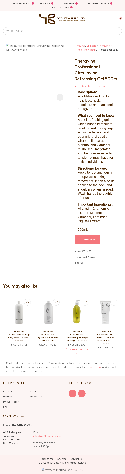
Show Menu (5, 19)
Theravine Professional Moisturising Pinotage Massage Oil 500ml (77, 336)
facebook (72, 393)
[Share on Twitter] (89, 263)
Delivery (7, 391)
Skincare (91, 45)
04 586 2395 (22, 425)
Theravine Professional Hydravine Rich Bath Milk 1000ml (48, 336)
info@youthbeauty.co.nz (47, 435)
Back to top (47, 459)
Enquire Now (87, 239)
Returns (7, 396)
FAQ (5, 407)
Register (68, 3)
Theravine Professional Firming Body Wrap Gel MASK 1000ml (19, 336)
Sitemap (61, 459)
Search (118, 31)
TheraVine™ (105, 45)
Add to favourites (27, 302)
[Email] (94, 263)
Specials (44, 3)
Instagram (82, 393)
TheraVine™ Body (86, 49)
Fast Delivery (60, 7)
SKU (77, 251)
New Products (21, 3)
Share (78, 262)
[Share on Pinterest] (98, 263)
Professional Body (108, 49)
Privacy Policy (11, 401)
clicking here (94, 367)
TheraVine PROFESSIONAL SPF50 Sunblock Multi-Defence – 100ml (105, 337)
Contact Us (35, 396)
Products (80, 45)
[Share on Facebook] (84, 263)
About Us (34, 391)
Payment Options (98, 3)
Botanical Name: (86, 257)
